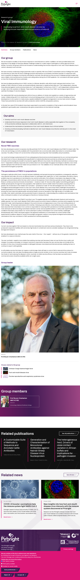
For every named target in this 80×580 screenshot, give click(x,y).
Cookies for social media (9, 566)
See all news (70, 475)
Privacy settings (68, 549)
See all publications (68, 433)
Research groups (22, 42)
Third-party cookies (8, 564)
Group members (15, 50)
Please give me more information (11, 559)
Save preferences (10, 570)
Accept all (21, 575)
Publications (27, 50)
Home (3, 42)
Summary (4, 50)
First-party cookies (8, 561)
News (35, 50)
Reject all (7, 575)
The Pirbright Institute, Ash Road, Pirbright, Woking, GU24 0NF (8, 547)
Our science (10, 42)
